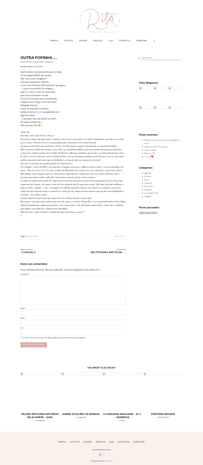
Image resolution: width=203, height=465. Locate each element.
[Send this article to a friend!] (115, 236)
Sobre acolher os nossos (156, 147)
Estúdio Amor (108, 461)
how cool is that (32, 236)
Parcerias (148, 186)
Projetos (97, 41)
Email (22, 318)
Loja (110, 41)
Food (146, 180)
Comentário (24, 274)
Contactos (124, 41)
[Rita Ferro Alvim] (101, 33)
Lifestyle (68, 41)
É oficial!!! (29, 252)
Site (21, 328)
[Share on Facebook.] (118, 236)
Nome (23, 308)
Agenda (147, 173)
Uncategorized (48, 62)
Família (54, 41)
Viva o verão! (150, 150)
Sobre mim (141, 41)
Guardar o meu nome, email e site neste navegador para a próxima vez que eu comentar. (54, 338)
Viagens (83, 41)
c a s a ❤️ (149, 156)
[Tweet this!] (124, 236)
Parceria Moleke (163, 414)
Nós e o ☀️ (149, 153)
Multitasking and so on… (107, 252)
